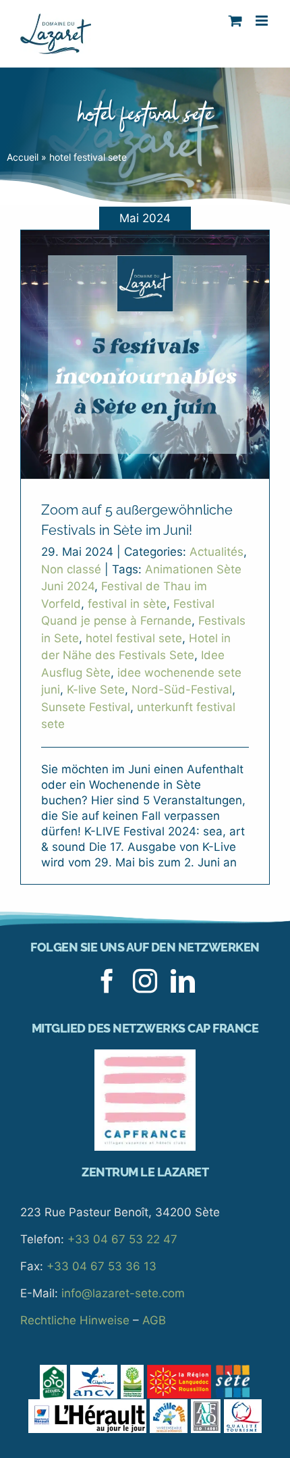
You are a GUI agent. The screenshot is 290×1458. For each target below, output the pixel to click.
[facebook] (107, 981)
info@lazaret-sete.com (123, 1293)
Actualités (216, 551)
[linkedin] (183, 981)
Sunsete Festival (85, 707)
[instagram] (145, 981)
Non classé (71, 569)
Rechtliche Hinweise (74, 1320)
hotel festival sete (134, 638)
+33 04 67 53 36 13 (101, 1266)
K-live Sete (96, 689)
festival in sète (127, 603)
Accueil (22, 157)
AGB (154, 1320)
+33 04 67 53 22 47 (122, 1239)
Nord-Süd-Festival (182, 689)
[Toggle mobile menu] (263, 21)
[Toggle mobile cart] (235, 21)
